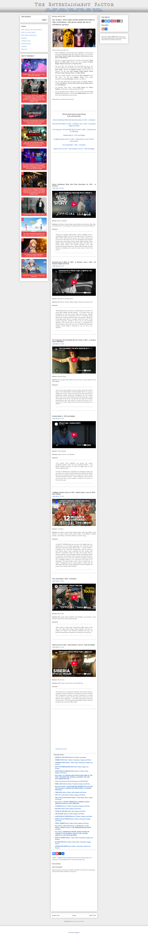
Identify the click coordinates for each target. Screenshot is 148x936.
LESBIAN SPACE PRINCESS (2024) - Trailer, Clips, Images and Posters (34, 75)
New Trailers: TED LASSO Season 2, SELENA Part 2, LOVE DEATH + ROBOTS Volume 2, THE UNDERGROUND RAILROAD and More (73, 827)
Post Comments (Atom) (77, 921)
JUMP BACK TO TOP (58, 188)
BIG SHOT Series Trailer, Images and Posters (68, 808)
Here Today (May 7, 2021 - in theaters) (74, 145)
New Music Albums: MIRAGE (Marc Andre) (34, 214)
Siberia (87, 857)
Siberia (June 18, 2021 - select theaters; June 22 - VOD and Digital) (74, 148)
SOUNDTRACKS (74, 10)
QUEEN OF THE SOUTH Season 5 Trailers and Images (70, 757)
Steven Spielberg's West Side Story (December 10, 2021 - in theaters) (74, 120)
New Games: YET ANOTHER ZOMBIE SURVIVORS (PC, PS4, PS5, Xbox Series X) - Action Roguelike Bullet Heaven (34, 144)
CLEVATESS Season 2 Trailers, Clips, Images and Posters (34, 275)
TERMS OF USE (25, 41)
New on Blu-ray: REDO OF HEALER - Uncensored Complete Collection (34, 255)
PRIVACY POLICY (26, 43)
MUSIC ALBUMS (86, 10)
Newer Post (56, 915)
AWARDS (55, 9)
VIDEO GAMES (97, 10)
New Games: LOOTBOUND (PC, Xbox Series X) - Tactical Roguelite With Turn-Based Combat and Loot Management (34, 122)
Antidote (69, 857)
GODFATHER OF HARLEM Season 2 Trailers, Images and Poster (73, 816)
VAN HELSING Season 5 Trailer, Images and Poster (69, 813)
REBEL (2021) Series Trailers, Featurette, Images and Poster (72, 784)
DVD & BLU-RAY (50, 10)
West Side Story (80, 859)
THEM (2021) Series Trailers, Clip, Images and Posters (70, 792)
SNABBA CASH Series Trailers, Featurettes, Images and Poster (73, 760)
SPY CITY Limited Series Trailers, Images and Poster (70, 795)
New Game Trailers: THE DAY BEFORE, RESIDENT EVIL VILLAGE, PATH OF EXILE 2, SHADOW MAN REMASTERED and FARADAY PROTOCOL (74, 788)
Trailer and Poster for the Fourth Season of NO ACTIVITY (71, 781)
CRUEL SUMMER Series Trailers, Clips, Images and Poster (72, 823)
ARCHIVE (24, 38)
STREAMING (80, 9)
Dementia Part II (76, 857)
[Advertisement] (74, 167)
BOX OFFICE (97, 9)
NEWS (48, 9)
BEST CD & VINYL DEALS (28, 32)
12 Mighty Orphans (62, 857)
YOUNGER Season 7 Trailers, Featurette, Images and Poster (72, 806)
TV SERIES (70, 9)
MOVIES (62, 9)
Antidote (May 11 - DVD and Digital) (74, 135)
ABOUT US (24, 49)
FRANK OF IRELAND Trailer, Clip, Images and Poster (70, 811)
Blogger (77, 932)
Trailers (74, 859)
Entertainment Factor (61, 749)
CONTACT (24, 46)
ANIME (88, 9)
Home (74, 915)
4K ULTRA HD (62, 10)
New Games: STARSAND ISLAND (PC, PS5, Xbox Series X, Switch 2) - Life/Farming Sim (34, 234)
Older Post (92, 915)
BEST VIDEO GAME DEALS (28, 35)
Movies (83, 857)
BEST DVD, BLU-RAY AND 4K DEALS (31, 29)
